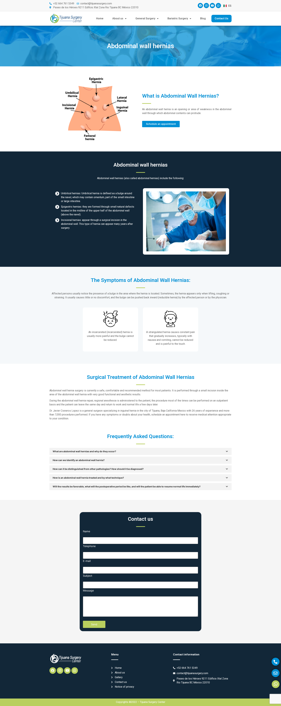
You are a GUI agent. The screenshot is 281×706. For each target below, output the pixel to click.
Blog (203, 18)
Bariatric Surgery (177, 18)
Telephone (89, 546)
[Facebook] (200, 5)
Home (99, 18)
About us (117, 18)
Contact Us (221, 18)
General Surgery (145, 18)
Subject (87, 575)
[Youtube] (212, 5)
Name (86, 531)
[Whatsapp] (218, 5)
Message (88, 590)
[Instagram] (206, 5)
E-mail (87, 561)
